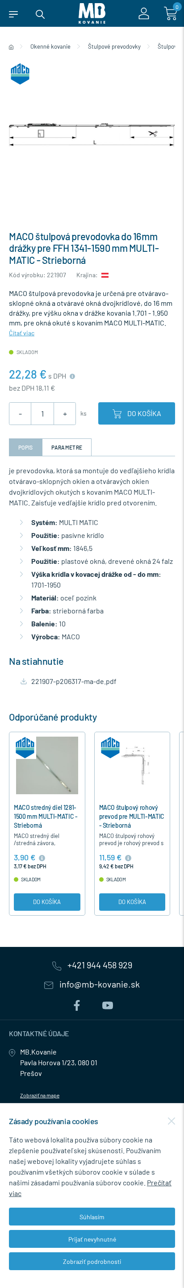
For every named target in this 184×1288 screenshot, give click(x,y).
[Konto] (143, 13)
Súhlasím (92, 1217)
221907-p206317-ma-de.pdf (74, 681)
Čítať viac (21, 333)
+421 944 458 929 (99, 965)
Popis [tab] (25, 447)
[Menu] (13, 13)
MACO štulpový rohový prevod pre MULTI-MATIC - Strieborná (131, 816)
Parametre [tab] (67, 447)
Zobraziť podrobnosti (92, 1261)
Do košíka (143, 413)
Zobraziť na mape (39, 1095)
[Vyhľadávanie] (40, 13)
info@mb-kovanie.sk (99, 984)
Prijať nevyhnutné (92, 1239)
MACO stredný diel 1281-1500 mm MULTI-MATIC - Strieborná (46, 816)
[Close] (171, 1121)
